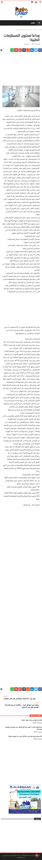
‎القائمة (33, 23)
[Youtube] (36, 2)
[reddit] (28, 50)
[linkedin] (32, 50)
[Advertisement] (21, 71)
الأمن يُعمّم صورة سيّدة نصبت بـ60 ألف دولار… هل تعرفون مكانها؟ (25, 736)
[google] (20, 50)
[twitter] (36, 50)
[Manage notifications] (37, 855)
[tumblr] (24, 50)
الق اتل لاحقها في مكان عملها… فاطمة (31, 720)
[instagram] (32, 2)
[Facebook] (40, 2)
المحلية (35, 29)
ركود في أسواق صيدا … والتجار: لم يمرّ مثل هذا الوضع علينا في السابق (22, 705)
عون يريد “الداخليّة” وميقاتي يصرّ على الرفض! (19, 697)
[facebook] (40, 50)
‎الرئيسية (40, 29)
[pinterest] (16, 50)
